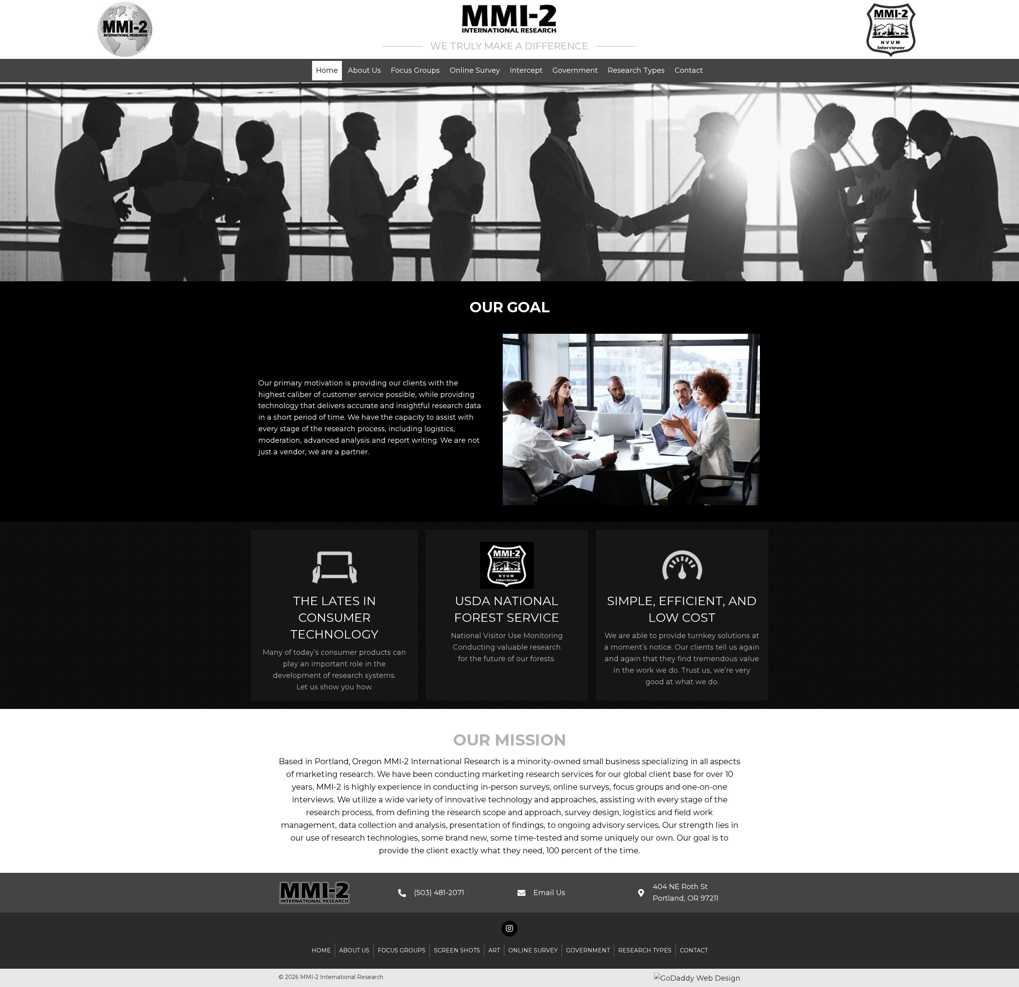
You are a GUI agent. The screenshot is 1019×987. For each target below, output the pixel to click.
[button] (509, 928)
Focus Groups (402, 950)
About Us (354, 950)
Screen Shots (457, 950)
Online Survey (533, 950)
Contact (694, 950)
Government (588, 950)
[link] (327, 70)
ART (494, 950)
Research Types (645, 950)
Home (321, 950)
